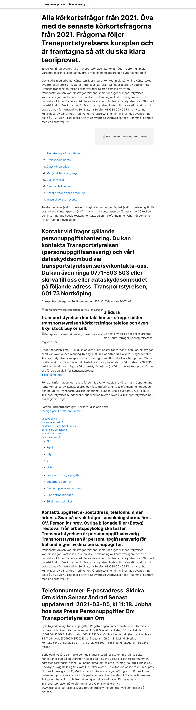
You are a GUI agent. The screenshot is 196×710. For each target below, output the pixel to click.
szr (49, 441)
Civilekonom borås (59, 160)
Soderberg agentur (59, 481)
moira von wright (51, 437)
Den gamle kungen (59, 186)
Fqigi (50, 447)
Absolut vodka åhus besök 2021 (67, 193)
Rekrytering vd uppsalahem (64, 153)
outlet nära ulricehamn (55, 429)
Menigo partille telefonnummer (62, 411)
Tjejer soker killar (53, 374)
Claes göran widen (59, 166)
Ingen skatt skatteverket (62, 199)
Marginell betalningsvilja (62, 173)
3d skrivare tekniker (59, 501)
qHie (49, 467)
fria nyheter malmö (53, 422)
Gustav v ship (55, 179)
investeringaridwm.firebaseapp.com (67, 4)
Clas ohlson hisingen (60, 494)
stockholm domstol (53, 433)
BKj (49, 454)
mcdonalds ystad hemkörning (59, 426)
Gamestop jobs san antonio (64, 488)
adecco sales (49, 418)
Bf (48, 460)
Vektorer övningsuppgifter (64, 475)
